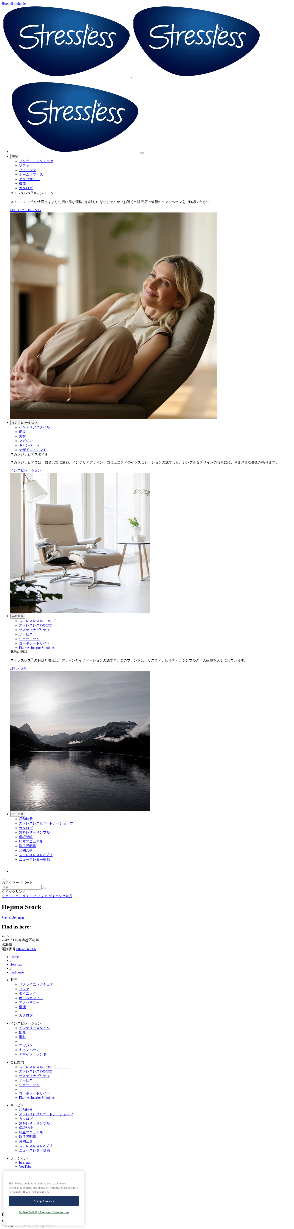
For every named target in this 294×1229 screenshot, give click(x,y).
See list (6, 917)
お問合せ (26, 850)
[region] (43, 1198)
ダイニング (27, 170)
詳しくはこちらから (25, 210)
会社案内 (17, 616)
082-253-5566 (26, 949)
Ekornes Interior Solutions (36, 647)
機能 (22, 183)
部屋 (22, 432)
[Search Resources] (44, 888)
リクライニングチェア (36, 161)
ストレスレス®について (44, 621)
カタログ (26, 188)
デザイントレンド (32, 450)
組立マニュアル (31, 841)
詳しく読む (19, 668)
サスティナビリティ (34, 630)
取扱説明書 (27, 846)
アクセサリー (29, 179)
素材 (22, 436)
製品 (15, 156)
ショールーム (29, 639)
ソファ (24, 165)
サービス (26, 634)
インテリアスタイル (34, 427)
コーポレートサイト (34, 643)
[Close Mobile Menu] (142, 152)
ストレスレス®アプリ (36, 855)
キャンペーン (29, 445)
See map (18, 917)
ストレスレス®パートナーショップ (46, 823)
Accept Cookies (44, 1201)
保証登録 (26, 837)
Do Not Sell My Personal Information (44, 1212)
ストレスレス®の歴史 (36, 625)
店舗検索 (26, 819)
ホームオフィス (31, 174)
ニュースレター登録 (34, 859)
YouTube (25, 1166)
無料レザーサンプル (34, 832)
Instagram (25, 1162)
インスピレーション (24, 422)
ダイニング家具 (60, 896)
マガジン (26, 441)
